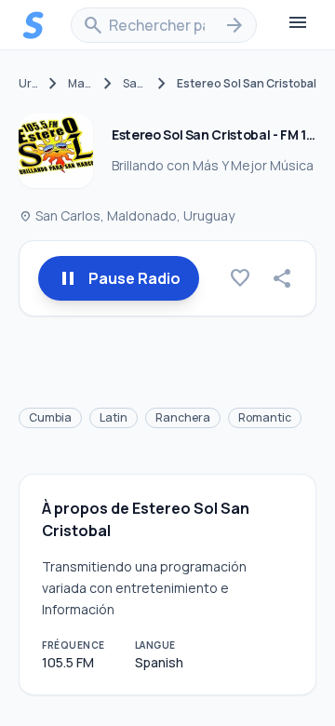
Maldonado (80, 83)
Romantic (264, 417)
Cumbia (50, 417)
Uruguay (28, 83)
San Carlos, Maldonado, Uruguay (126, 215)
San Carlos (135, 83)
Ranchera (182, 417)
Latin (113, 417)
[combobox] (164, 25)
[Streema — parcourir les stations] (33, 25)
